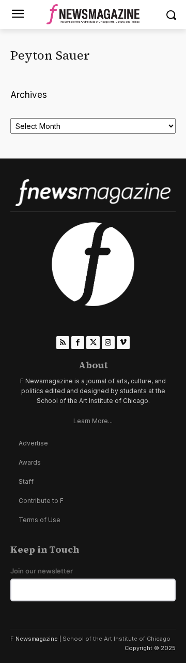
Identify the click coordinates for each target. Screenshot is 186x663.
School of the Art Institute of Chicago (117, 638)
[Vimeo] (123, 342)
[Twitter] (92, 342)
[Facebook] (77, 342)
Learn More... (93, 421)
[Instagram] (108, 342)
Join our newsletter (41, 571)
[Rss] (62, 342)
